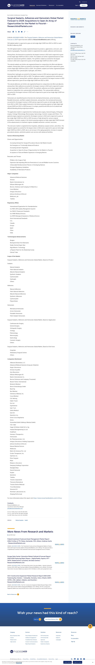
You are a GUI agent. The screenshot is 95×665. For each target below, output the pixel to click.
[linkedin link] (75, 659)
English (73, 36)
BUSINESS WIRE (18, 37)
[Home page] (15, 5)
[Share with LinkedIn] (13, 32)
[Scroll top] (90, 626)
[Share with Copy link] (25, 32)
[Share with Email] (22, 32)
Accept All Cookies (77, 662)
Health (26, 520)
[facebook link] (81, 659)
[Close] (92, 662)
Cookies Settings (67, 662)
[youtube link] (78, 659)
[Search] (79, 2)
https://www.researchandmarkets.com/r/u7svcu (47, 498)
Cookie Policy (19, 662)
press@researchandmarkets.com (15, 508)
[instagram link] (84, 659)
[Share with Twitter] (16, 32)
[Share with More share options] (27, 32)
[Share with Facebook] (19, 32)
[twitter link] (71, 659)
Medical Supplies (19, 520)
